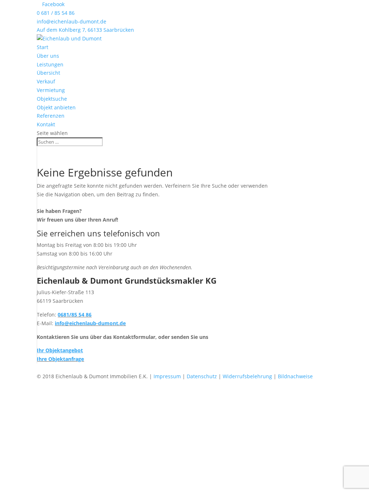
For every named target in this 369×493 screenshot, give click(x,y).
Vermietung (51, 90)
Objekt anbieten (56, 107)
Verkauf (46, 81)
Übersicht (48, 72)
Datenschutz (202, 376)
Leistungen (50, 64)
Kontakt (46, 124)
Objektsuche (52, 98)
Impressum (167, 376)
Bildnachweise (295, 376)
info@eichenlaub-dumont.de (71, 21)
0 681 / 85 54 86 (56, 12)
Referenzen (51, 115)
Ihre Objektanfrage (60, 358)
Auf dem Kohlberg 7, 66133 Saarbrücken (85, 29)
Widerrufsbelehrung (247, 376)
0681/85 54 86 (75, 314)
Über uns (48, 55)
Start (42, 47)
